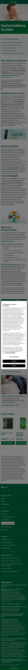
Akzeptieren (14, 361)
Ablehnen (14, 365)
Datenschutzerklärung (10, 352)
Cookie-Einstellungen (14, 356)
